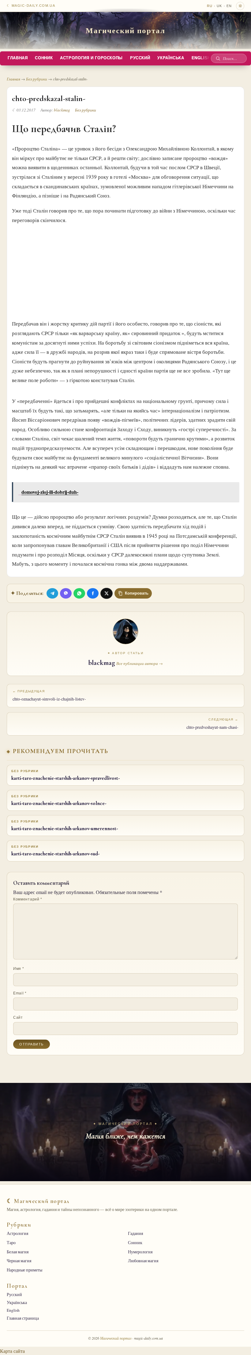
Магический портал (125, 30)
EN (229, 6)
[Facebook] (93, 593)
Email (20, 993)
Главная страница (23, 1318)
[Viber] (66, 593)
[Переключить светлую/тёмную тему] (240, 6)
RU (209, 6)
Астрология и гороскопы (91, 58)
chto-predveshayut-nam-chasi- (212, 724)
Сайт (18, 1017)
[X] (106, 593)
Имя (18, 968)
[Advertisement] (125, 271)
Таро (11, 1242)
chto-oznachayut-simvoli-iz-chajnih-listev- (49, 695)
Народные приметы (24, 1270)
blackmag (62, 110)
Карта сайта (12, 1351)
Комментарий (27, 899)
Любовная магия (143, 1260)
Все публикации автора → (139, 663)
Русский (140, 58)
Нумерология (140, 1252)
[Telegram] (52, 593)
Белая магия (17, 1252)
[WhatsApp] (79, 593)
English (201, 58)
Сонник (44, 58)
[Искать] (218, 58)
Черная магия (19, 1260)
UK (219, 6)
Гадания (135, 1233)
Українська (170, 58)
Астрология (17, 1233)
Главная (18, 58)
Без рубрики (36, 78)
